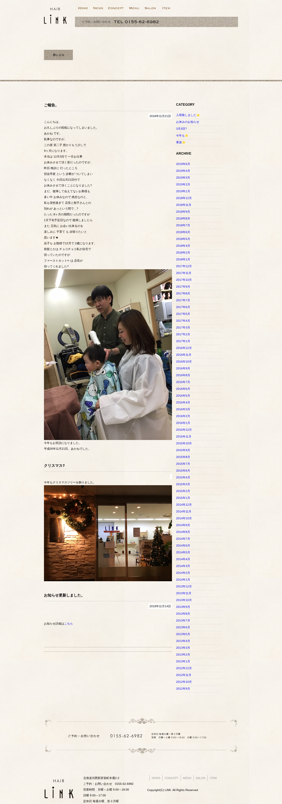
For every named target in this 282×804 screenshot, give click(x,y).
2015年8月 (183, 457)
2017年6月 (183, 307)
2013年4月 (183, 641)
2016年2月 (183, 416)
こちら (68, 623)
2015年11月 (183, 436)
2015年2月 (183, 491)
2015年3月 (183, 484)
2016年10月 (184, 361)
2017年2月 (183, 334)
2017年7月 (183, 300)
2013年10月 (184, 600)
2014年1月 (183, 579)
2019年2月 (183, 184)
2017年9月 (183, 286)
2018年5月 (183, 239)
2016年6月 (183, 388)
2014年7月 (183, 538)
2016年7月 (183, 382)
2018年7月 (183, 225)
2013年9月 (183, 606)
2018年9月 (183, 211)
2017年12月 (184, 266)
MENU (187, 778)
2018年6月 (183, 232)
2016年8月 (183, 375)
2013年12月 (184, 586)
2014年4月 (183, 559)
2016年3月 (183, 409)
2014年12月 (184, 504)
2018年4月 (183, 245)
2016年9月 (183, 368)
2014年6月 (183, 545)
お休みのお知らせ (187, 121)
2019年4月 (183, 170)
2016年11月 (183, 354)
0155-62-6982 (124, 783)
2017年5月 (183, 313)
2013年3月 (183, 647)
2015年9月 (183, 450)
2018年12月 (184, 198)
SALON (200, 778)
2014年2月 (183, 572)
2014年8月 (183, 532)
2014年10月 (184, 518)
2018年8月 (183, 218)
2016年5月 (183, 395)
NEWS (156, 778)
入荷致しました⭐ (188, 115)
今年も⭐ (182, 135)
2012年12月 (184, 668)
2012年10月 (184, 681)
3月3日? (181, 128)
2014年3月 (183, 566)
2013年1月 (183, 661)
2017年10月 (184, 279)
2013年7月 (183, 620)
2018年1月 (183, 259)
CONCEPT (172, 778)
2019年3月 (183, 177)
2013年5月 (183, 634)
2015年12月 (184, 429)
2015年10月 (184, 443)
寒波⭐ (180, 142)
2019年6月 (183, 164)
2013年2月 (183, 654)
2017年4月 (183, 320)
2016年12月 (184, 348)
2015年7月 (183, 463)
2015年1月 (183, 497)
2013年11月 (183, 593)
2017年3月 (183, 327)
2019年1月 (183, 191)
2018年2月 (183, 252)
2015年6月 (183, 470)
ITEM (213, 778)
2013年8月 (183, 613)
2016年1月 (183, 423)
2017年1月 (183, 341)
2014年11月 (183, 511)
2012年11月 (183, 675)
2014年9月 (183, 525)
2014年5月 (183, 552)
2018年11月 (183, 204)
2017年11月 (183, 273)
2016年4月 (183, 402)
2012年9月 (183, 688)
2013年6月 (183, 627)
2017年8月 (183, 293)
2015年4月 (183, 477)
